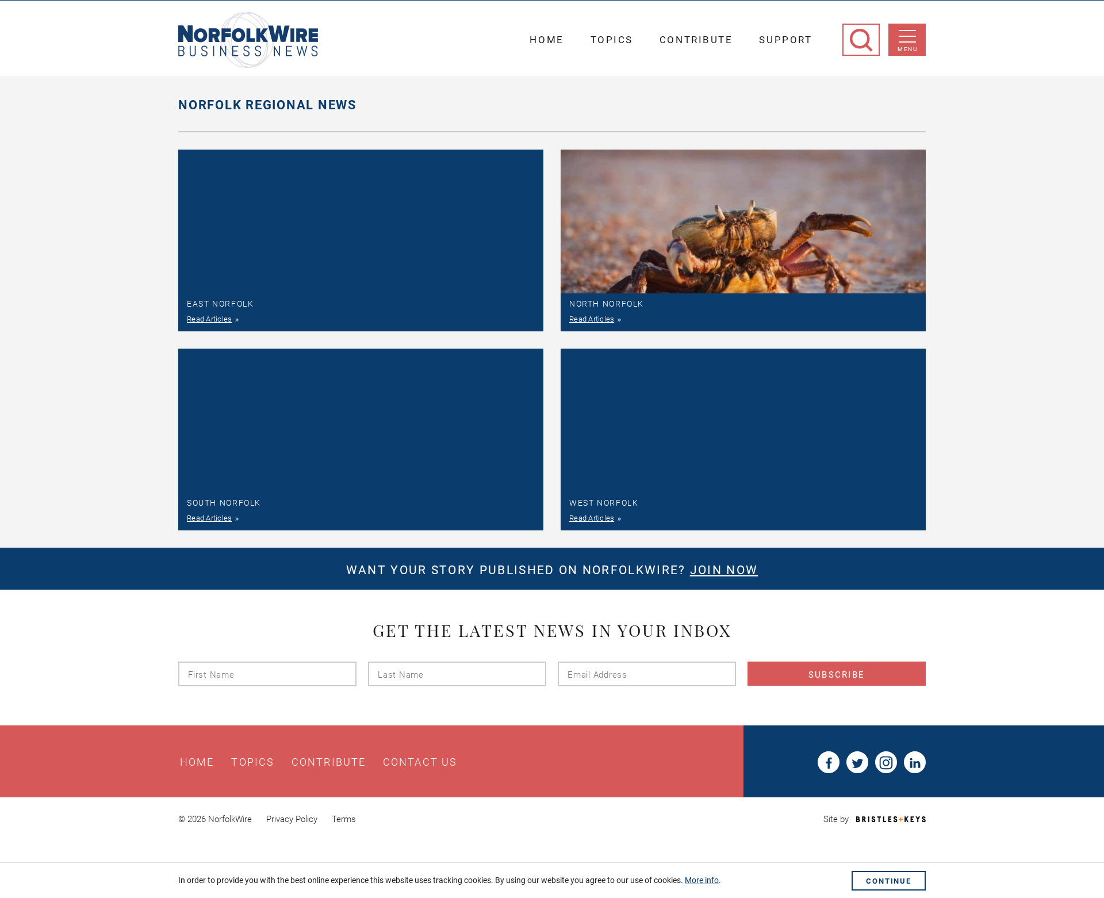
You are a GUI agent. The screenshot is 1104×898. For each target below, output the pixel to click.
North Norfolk (606, 303)
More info (702, 880)
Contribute (696, 39)
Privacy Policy (291, 819)
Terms (344, 819)
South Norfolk (224, 502)
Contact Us (420, 762)
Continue (888, 881)
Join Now (724, 570)
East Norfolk (220, 303)
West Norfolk (603, 502)
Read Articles (209, 319)
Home (547, 39)
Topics (612, 39)
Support (785, 39)
